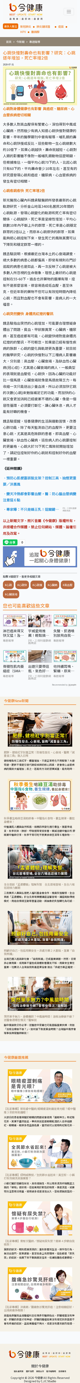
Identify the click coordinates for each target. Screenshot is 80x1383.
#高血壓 (67, 585)
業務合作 (40, 1371)
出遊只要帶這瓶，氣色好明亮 (38, 668)
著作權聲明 (51, 1371)
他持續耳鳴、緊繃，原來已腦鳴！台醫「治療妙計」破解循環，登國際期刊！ (63, 668)
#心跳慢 (37, 585)
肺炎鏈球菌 (45, 26)
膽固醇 (35, 32)
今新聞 (20, 42)
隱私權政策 (18, 1371)
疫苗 (61, 26)
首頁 (8, 42)
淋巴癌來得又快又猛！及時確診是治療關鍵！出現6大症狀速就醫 (14, 633)
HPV (23, 32)
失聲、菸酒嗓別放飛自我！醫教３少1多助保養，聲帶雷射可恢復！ (64, 633)
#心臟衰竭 (11, 594)
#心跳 (8, 585)
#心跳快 (22, 585)
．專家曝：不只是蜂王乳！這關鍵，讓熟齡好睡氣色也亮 (31, 509)
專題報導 (34, 42)
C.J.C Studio (48, 1381)
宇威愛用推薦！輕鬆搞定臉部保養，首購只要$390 (38, 633)
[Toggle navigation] (69, 11)
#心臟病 (52, 585)
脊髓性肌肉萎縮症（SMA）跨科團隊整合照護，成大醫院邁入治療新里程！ (13, 668)
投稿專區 (62, 1371)
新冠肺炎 (25, 26)
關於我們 (30, 1371)
